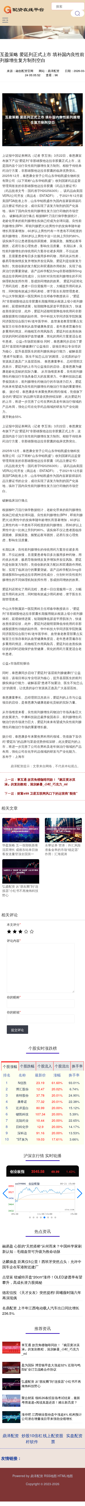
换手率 (77, 1066)
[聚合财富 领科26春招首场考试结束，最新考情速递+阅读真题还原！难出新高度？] (11, 1400)
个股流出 (62, 1066)
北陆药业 (22, 1120)
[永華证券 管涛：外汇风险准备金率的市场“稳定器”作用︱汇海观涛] (63, 829)
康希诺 (22, 1101)
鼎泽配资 (10, 1435)
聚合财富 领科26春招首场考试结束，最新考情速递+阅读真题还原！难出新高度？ (51, 1399)
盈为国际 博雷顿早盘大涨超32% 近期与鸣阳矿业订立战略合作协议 (51, 1367)
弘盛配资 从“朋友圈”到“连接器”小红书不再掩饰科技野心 (51, 1383)
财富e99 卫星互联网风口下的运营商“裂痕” (47, 793)
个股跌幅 (27, 1066)
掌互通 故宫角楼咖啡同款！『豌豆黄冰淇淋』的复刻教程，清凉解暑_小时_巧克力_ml (40, 781)
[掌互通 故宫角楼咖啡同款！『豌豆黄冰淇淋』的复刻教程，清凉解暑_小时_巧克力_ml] (11, 1349)
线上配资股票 (53, 1438)
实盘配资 (74, 1435)
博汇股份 (22, 1089)
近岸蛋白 (22, 1108)
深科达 (22, 1133)
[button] (5, 1193)
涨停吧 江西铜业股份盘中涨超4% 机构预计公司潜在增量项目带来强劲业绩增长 (52, 1416)
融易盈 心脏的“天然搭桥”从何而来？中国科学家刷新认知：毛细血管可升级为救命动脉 (42, 1248)
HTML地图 (65, 1475)
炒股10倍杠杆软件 (32, 1438)
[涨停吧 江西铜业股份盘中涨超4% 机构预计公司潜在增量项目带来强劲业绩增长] (11, 1417)
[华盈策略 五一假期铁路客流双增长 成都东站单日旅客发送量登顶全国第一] (20, 829)
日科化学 (22, 1126)
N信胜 (22, 1082)
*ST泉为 (22, 1139)
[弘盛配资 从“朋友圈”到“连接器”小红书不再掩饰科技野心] (20, 871)
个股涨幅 (10, 1066)
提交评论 (17, 1030)
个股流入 (44, 1066)
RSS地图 (50, 1475)
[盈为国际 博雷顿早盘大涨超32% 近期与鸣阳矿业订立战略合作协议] (11, 1368)
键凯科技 (22, 1114)
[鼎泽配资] (24, 9)
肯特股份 (22, 1095)
